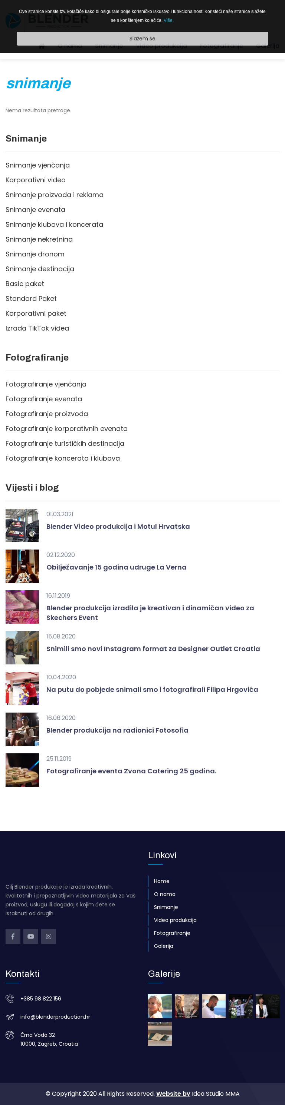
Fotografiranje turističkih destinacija (65, 443)
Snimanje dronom (35, 254)
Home (162, 881)
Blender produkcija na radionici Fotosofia (117, 730)
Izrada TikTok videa (37, 328)
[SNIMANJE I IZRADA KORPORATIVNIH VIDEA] (268, 1006)
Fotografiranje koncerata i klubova (63, 458)
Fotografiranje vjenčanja (46, 384)
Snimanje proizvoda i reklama (55, 194)
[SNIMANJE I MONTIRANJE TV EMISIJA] (187, 1006)
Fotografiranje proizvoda (47, 413)
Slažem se (142, 38)
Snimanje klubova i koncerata (54, 224)
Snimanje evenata (35, 209)
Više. (169, 20)
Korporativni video (36, 180)
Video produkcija (175, 920)
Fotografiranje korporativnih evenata (67, 428)
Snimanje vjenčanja (38, 165)
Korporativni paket (36, 313)
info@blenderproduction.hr (55, 1017)
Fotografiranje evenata (44, 399)
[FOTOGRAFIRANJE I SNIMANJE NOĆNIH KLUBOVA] (214, 1006)
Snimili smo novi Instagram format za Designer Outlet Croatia (153, 648)
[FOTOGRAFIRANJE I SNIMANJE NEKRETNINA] (160, 1034)
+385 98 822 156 (40, 998)
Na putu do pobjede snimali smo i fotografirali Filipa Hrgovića (152, 689)
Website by (173, 1093)
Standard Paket (31, 298)
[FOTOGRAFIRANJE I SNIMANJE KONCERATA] (241, 1006)
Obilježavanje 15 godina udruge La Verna (116, 567)
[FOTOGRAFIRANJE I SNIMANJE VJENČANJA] (160, 1006)
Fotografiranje (172, 933)
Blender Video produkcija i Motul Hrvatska (118, 526)
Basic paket (25, 283)
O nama (165, 894)
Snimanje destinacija (40, 268)
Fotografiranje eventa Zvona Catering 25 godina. (131, 771)
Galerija (163, 946)
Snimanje (166, 907)
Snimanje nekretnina (39, 239)
